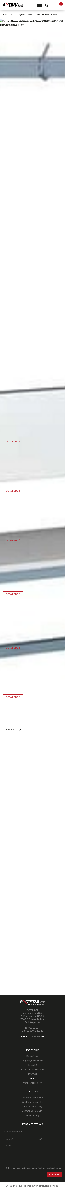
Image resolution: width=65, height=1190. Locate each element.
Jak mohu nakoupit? (32, 1097)
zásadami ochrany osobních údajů (45, 1168)
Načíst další (13, 729)
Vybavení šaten (25, 15)
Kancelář (32, 1065)
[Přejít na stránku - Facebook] (32, 1041)
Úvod (5, 15)
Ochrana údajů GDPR (32, 1111)
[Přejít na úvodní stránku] (13, 5)
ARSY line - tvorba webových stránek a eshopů (32, 1186)
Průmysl (32, 1074)
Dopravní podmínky (32, 1106)
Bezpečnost (32, 1056)
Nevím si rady (32, 1115)
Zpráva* (8, 1145)
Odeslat (54, 1174)
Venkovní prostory (32, 1083)
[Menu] (39, 5)
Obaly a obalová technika (32, 1069)
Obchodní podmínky (32, 1102)
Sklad (13, 15)
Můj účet (53, 5)
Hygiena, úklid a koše (32, 1060)
